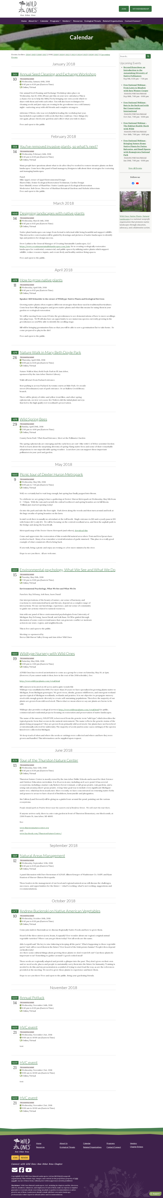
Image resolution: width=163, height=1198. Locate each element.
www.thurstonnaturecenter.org (34, 828)
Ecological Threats (92, 21)
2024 (79, 54)
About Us (33, 21)
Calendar (44, 21)
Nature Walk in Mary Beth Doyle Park (50, 352)
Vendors (66, 21)
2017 (45, 54)
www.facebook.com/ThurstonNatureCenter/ (41, 833)
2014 (28, 54)
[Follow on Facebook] (21, 1171)
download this (81, 530)
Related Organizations (113, 21)
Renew (24, 1157)
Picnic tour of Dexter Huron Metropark (51, 474)
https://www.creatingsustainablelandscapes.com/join (45, 246)
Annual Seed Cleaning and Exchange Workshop (58, 74)
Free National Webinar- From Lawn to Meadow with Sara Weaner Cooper (136, 88)
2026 (91, 54)
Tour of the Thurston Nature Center (49, 760)
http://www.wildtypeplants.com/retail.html (40, 681)
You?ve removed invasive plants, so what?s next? (59, 146)
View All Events (135, 168)
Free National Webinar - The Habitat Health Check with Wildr (136, 126)
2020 (61, 54)
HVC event (29, 1027)
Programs (54, 21)
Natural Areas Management (42, 855)
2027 (97, 54)
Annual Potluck (32, 997)
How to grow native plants (41, 280)
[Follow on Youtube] (28, 1171)
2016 (39, 54)
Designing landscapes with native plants (52, 213)
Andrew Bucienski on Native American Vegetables (60, 911)
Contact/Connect (132, 21)
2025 (85, 54)
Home (24, 21)
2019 (56, 54)
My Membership (141, 9)
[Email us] (14, 1171)
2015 (34, 54)
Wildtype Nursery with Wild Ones (47, 653)
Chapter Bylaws (136, 1147)
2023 (73, 54)
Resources (78, 21)
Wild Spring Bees (33, 419)
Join (124, 9)
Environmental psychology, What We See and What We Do (67, 569)
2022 (67, 54)
